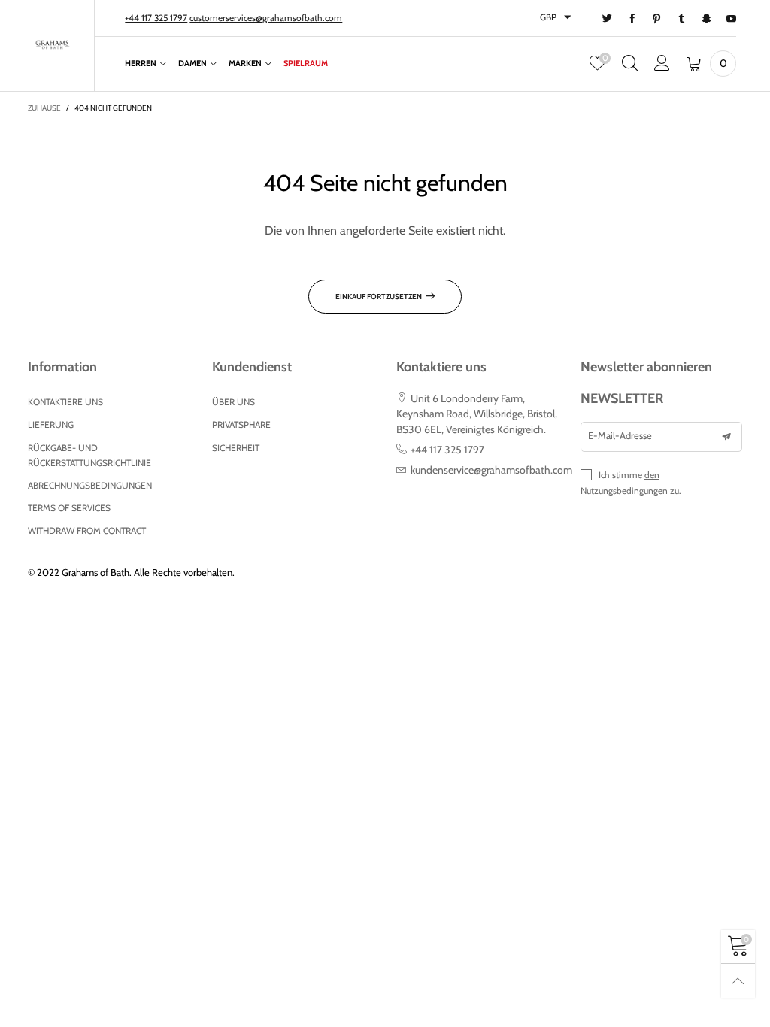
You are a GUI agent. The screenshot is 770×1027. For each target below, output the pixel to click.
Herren (140, 63)
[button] (726, 437)
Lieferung (51, 424)
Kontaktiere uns (65, 401)
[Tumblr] (681, 19)
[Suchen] (630, 63)
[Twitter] (607, 19)
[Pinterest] (656, 19)
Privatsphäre (241, 424)
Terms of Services (69, 508)
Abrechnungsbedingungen (90, 485)
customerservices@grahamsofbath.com (265, 17)
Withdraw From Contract (87, 530)
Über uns (233, 401)
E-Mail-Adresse (620, 435)
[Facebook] (632, 19)
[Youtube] (731, 19)
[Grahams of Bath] (53, 44)
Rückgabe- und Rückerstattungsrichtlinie (89, 455)
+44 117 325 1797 (156, 17)
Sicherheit (235, 447)
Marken (245, 63)
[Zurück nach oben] (738, 981)
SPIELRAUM (305, 63)
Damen (192, 63)
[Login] (662, 63)
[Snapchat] (706, 19)
